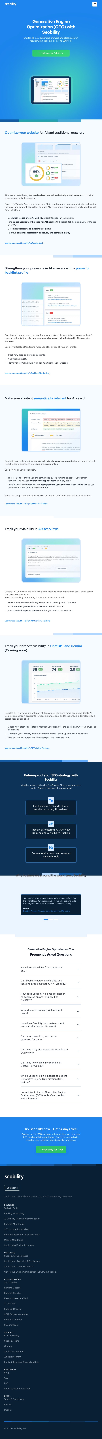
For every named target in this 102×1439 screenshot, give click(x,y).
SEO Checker (10, 1282)
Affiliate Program (12, 1356)
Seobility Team (11, 1340)
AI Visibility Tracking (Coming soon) (22, 1218)
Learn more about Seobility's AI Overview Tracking (28, 621)
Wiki (6, 1378)
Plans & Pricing (11, 1335)
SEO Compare (11, 1325)
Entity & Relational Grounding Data (21, 1362)
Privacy (7, 1404)
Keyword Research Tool (16, 1298)
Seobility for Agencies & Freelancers (22, 1261)
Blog (6, 1372)
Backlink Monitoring (14, 1224)
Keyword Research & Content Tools (22, 1234)
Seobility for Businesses (16, 1255)
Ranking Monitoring (14, 1213)
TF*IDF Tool (10, 1303)
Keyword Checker (13, 1319)
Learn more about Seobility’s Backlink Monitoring (27, 373)
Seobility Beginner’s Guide (17, 1388)
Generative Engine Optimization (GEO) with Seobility (30, 1271)
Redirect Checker (13, 1309)
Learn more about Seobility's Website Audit (24, 243)
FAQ (6, 1383)
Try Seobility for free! (51, 1149)
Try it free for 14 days (51, 53)
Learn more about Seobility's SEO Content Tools (26, 504)
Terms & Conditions (14, 1399)
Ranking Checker (12, 1287)
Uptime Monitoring (13, 1240)
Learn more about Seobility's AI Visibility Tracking (27, 748)
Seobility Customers (14, 1351)
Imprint (8, 1409)
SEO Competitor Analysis (16, 1229)
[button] (46, 919)
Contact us (12, 1187)
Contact (8, 1346)
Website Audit (11, 1208)
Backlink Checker (12, 1293)
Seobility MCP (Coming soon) (19, 1245)
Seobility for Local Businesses (19, 1266)
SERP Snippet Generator (16, 1314)
